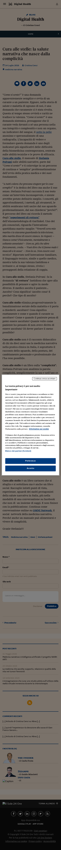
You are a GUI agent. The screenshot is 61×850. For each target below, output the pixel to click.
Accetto (30, 468)
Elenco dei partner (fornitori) (18, 451)
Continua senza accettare (44, 379)
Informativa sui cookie (39, 429)
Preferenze (30, 461)
